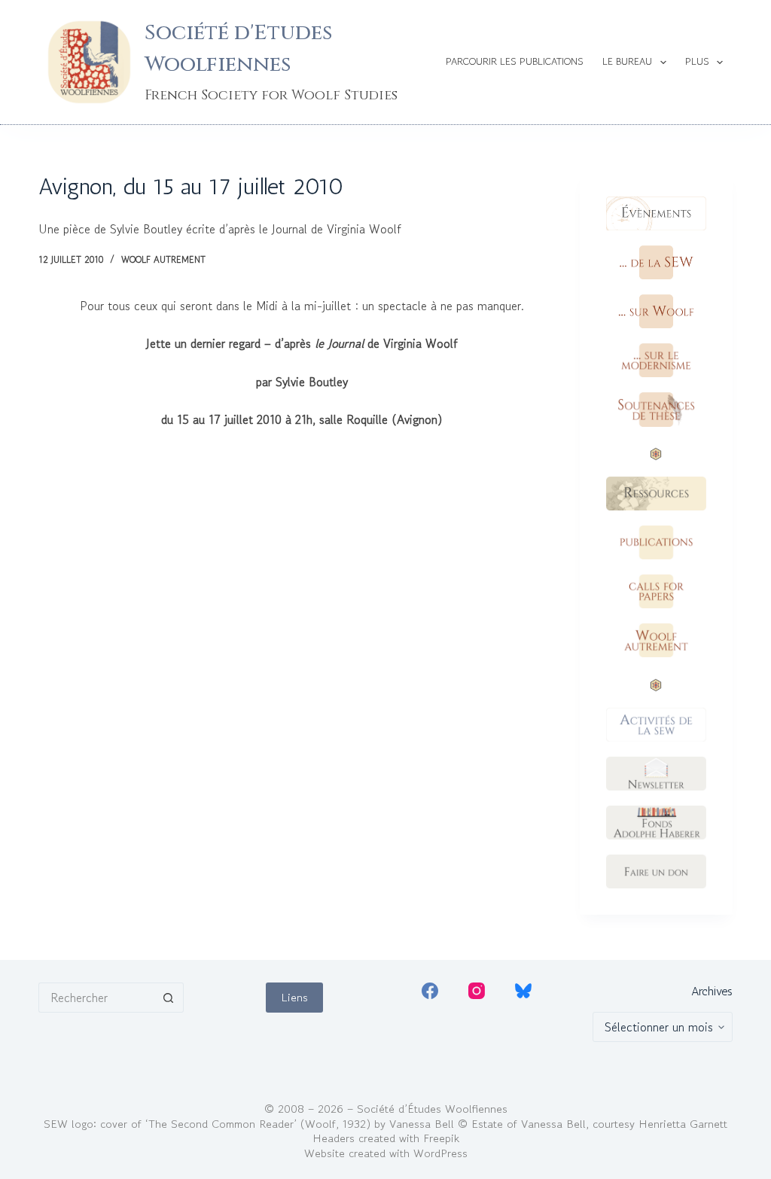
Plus (697, 61)
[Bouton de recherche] (169, 997)
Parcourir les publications (515, 61)
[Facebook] (430, 990)
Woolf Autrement (163, 259)
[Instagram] (476, 990)
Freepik (441, 1138)
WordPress (440, 1153)
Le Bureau (627, 61)
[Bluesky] (523, 990)
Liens (294, 997)
